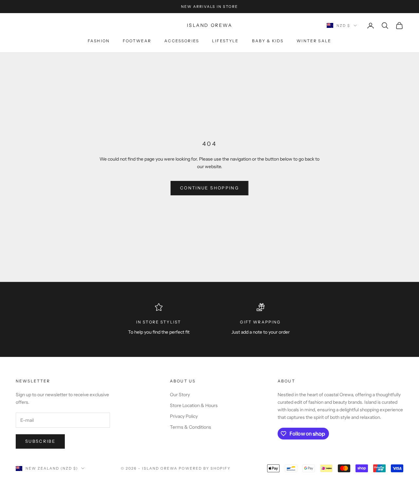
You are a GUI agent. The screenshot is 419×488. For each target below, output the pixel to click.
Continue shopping (209, 187)
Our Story (180, 395)
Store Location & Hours (194, 405)
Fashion (99, 40)
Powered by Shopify (205, 468)
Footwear (137, 40)
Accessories (181, 40)
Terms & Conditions (190, 427)
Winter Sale (314, 40)
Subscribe (40, 441)
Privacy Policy (184, 416)
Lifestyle (225, 40)
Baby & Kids (268, 40)
